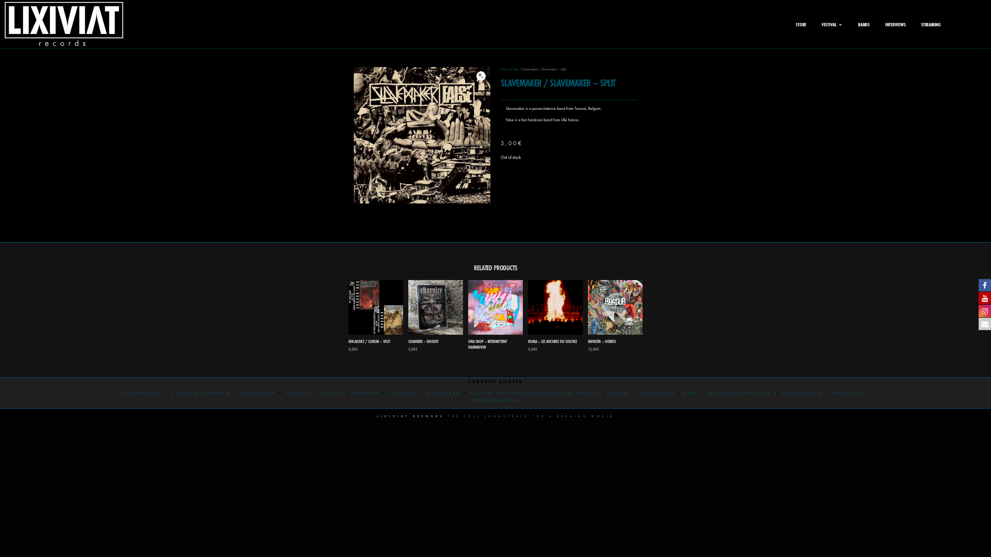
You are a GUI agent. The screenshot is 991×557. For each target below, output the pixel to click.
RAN (690, 393)
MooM (619, 393)
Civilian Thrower (201, 393)
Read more (468, 355)
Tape (515, 69)
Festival (829, 24)
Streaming (931, 24)
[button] (481, 76)
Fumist (334, 393)
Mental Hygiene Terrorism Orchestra (533, 393)
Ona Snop (657, 393)
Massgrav (443, 393)
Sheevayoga (797, 393)
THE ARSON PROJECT (740, 393)
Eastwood (258, 393)
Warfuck (846, 393)
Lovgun (404, 393)
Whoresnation (495, 400)
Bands (864, 24)
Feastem (298, 393)
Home (505, 69)
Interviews (895, 24)
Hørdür (365, 393)
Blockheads (141, 393)
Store (801, 24)
